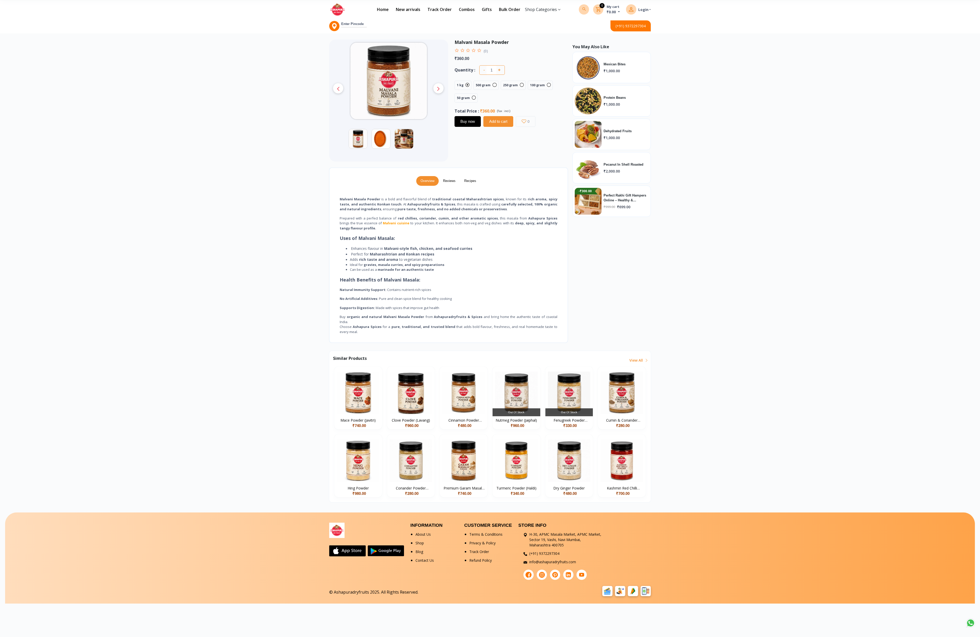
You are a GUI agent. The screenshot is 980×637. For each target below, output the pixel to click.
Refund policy (480, 560)
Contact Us (424, 560)
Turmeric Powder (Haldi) (516, 488)
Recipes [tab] (470, 181)
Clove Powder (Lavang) (411, 420)
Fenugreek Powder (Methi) (569, 420)
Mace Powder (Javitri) (358, 420)
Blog (419, 551)
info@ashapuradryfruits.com (552, 561)
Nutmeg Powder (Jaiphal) (516, 420)
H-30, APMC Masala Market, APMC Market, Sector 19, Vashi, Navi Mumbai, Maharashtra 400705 (565, 539)
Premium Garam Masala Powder (464, 488)
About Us (423, 534)
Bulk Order (509, 9)
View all (636, 360)
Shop (419, 543)
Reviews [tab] (449, 181)
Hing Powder (358, 488)
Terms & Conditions (486, 534)
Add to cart (498, 121)
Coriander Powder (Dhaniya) (411, 488)
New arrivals (408, 9)
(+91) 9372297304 (631, 25)
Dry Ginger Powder (569, 488)
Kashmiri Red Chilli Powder (622, 488)
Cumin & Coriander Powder (622, 420)
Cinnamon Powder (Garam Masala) (463, 420)
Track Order (439, 9)
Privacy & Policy (482, 543)
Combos (467, 9)
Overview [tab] (427, 181)
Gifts (487, 9)
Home (383, 9)
